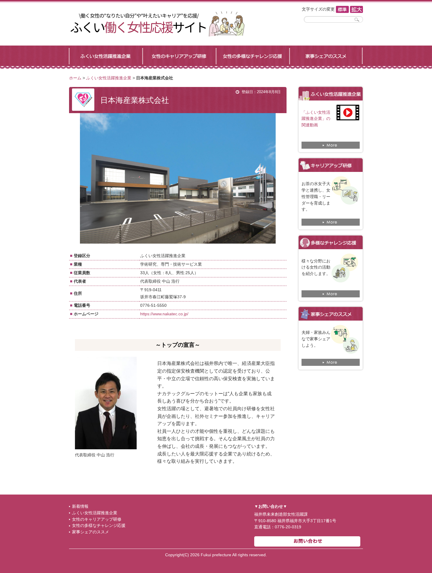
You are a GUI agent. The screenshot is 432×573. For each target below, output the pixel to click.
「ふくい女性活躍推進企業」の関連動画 (316, 119)
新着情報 (80, 506)
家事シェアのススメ (90, 532)
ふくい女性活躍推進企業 (108, 78)
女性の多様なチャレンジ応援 (98, 525)
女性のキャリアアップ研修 (96, 519)
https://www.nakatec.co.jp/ (164, 314)
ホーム (75, 78)
